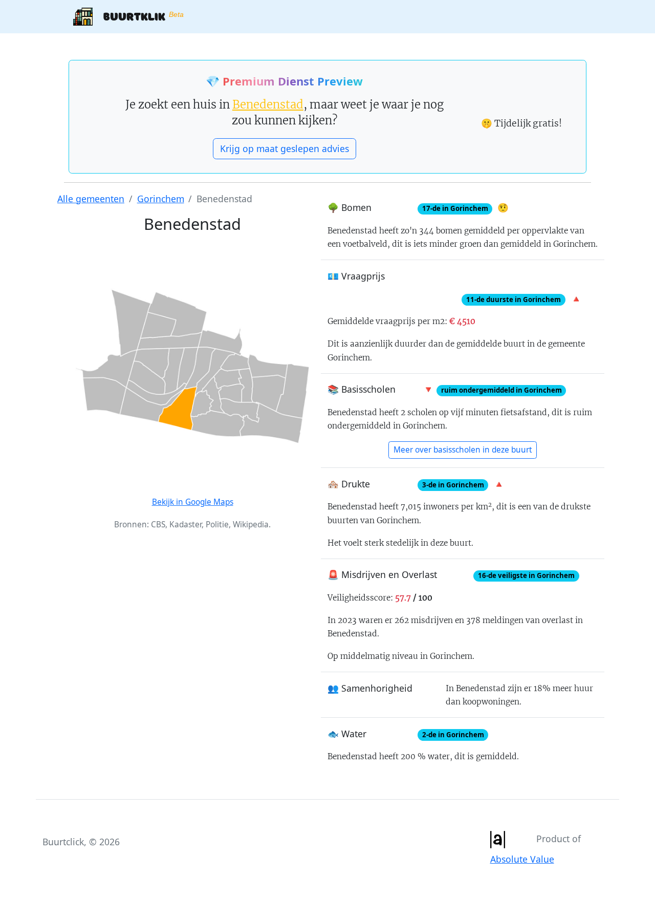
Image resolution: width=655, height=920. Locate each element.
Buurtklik (138, 16)
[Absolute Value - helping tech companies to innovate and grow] (497, 838)
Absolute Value (522, 859)
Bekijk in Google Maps (192, 502)
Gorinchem (160, 198)
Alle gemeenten (90, 198)
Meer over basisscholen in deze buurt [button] (463, 449)
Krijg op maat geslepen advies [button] (284, 148)
